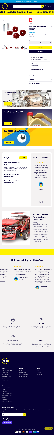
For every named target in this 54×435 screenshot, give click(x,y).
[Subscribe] (24, 414)
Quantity (31, 40)
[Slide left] (3, 48)
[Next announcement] (50, 1)
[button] (51, 6)
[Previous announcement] (4, 1)
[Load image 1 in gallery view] (6, 47)
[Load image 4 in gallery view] (22, 47)
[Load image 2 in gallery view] (12, 47)
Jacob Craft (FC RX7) (18, 277)
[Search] (42, 6)
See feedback (8, 142)
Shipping (38, 35)
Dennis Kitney (39, 286)
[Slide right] (26, 48)
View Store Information (36, 69)
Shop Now (7, 104)
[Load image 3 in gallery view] (17, 47)
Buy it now (40, 51)
